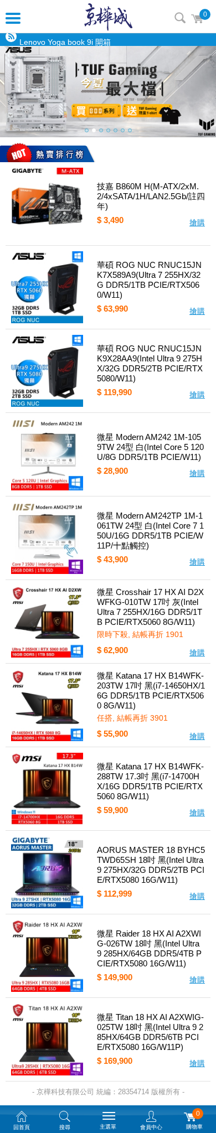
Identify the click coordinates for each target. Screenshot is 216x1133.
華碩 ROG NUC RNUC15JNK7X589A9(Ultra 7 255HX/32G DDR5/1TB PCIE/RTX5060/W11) (149, 279)
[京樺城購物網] (108, 16)
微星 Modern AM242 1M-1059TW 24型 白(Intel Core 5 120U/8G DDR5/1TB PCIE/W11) (150, 447)
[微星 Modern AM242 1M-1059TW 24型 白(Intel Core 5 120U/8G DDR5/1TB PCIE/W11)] (47, 454)
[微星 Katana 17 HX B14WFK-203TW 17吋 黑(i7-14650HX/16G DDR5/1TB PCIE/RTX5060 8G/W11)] (47, 705)
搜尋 (180, 17)
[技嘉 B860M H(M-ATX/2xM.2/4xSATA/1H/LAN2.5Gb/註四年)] (47, 204)
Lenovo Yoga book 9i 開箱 (65, 40)
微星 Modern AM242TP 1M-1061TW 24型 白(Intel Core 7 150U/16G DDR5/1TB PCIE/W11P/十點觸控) (150, 530)
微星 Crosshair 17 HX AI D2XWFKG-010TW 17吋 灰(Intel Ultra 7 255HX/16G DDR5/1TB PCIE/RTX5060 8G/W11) (150, 607)
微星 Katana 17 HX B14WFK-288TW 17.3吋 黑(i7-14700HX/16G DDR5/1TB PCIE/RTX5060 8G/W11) (150, 781)
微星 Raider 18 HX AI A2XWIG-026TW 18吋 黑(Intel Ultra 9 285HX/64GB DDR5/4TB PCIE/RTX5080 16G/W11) (149, 948)
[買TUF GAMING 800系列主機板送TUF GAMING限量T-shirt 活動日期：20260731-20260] (108, 91)
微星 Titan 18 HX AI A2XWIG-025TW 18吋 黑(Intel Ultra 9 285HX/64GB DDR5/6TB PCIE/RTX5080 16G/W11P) (150, 1032)
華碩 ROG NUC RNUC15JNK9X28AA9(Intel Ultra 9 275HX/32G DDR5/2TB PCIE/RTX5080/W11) (150, 363)
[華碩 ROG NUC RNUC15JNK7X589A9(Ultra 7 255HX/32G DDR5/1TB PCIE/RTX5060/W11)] (47, 287)
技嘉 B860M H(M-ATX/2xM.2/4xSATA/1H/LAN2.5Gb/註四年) (151, 196)
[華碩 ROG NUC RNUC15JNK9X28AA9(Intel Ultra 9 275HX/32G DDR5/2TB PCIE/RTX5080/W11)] (47, 371)
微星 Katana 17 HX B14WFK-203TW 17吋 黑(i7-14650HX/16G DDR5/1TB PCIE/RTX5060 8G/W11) (151, 690)
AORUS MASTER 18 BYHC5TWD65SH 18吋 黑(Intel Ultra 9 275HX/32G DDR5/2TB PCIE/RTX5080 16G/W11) (151, 864)
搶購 (197, 222)
